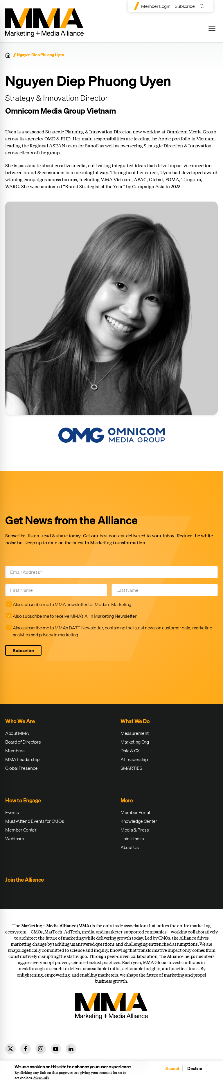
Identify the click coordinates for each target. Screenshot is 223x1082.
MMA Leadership (22, 759)
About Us (130, 847)
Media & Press (135, 830)
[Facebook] (25, 1049)
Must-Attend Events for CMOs (34, 821)
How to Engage (23, 800)
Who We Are (20, 721)
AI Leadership (134, 759)
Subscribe (185, 6)
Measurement (134, 733)
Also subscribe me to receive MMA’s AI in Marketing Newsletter (74, 616)
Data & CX (130, 750)
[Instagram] (40, 1049)
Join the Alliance (24, 879)
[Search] (203, 6)
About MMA (17, 733)
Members (15, 750)
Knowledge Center (139, 821)
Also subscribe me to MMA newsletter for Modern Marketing (72, 604)
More (127, 800)
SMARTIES (131, 768)
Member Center (21, 830)
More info (41, 1077)
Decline (194, 1068)
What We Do (135, 721)
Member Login (155, 6)
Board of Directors (23, 742)
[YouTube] (56, 1049)
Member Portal (135, 812)
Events (12, 812)
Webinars (14, 838)
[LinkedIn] (71, 1049)
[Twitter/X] (10, 1049)
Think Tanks (132, 838)
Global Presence (21, 768)
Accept (172, 1068)
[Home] (7, 55)
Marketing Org (135, 742)
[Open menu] (212, 28)
